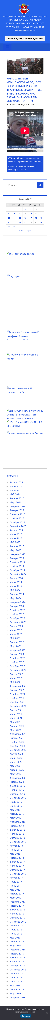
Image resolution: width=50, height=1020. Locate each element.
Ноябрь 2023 (17, 614)
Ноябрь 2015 (17, 961)
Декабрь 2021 (17, 694)
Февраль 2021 (17, 733)
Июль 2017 (16, 881)
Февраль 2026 (17, 506)
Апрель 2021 (17, 725)
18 (36, 218)
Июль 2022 (16, 678)
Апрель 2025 (17, 546)
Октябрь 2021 (17, 701)
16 (25, 218)
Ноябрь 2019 (17, 789)
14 (14, 218)
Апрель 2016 (17, 941)
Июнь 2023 (16, 634)
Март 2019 (15, 817)
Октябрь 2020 (17, 745)
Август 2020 (16, 753)
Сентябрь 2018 (18, 841)
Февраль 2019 (17, 821)
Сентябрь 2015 (18, 969)
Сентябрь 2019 (18, 797)
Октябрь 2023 (17, 618)
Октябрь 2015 (17, 965)
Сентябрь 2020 (18, 749)
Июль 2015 (16, 977)
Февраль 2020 (17, 777)
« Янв (21, 230)
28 (14, 226)
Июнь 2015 (16, 981)
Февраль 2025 (17, 554)
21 (14, 222)
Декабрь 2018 (17, 829)
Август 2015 (16, 973)
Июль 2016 (16, 929)
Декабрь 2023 (17, 610)
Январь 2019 (17, 825)
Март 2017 (15, 897)
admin (12, 104)
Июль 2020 (16, 757)
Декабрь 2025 (17, 514)
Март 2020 (15, 773)
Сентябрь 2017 (18, 873)
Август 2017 (16, 877)
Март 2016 (15, 945)
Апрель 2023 (17, 642)
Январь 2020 (17, 781)
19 (41, 218)
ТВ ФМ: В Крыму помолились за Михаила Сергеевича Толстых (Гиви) (25, 160)
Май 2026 (15, 494)
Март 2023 (15, 646)
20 (9, 222)
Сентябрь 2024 (18, 574)
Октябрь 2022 (17, 666)
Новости (31, 104)
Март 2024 (15, 598)
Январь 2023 (17, 654)
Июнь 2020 (16, 761)
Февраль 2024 (17, 602)
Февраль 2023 (17, 650)
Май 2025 (15, 542)
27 (9, 226)
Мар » (28, 230)
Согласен (26, 1016)
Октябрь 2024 (17, 570)
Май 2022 (15, 682)
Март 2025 (15, 550)
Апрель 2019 (17, 813)
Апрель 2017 (17, 893)
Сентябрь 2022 (18, 669)
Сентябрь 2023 (18, 622)
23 (25, 222)
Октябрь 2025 (17, 522)
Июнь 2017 (16, 885)
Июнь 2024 (16, 586)
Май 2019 (15, 809)
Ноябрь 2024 (17, 566)
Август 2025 (16, 530)
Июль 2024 (16, 582)
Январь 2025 (17, 558)
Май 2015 (15, 985)
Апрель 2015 (17, 989)
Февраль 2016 (17, 949)
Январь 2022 (17, 690)
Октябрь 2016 (17, 917)
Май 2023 (15, 638)
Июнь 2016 (16, 933)
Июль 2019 (16, 801)
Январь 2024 (17, 606)
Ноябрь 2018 (17, 833)
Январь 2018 (17, 857)
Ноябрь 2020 (17, 741)
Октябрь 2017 (17, 869)
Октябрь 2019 (17, 793)
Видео (24, 104)
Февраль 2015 (17, 997)
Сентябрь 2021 (18, 705)
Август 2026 (16, 482)
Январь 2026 (17, 510)
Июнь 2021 (16, 717)
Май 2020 (15, 765)
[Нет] (46, 1013)
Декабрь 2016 (17, 909)
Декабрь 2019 (17, 785)
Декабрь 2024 (17, 562)
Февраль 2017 (17, 901)
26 (41, 222)
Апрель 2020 (17, 769)
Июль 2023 (16, 630)
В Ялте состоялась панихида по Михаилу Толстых (22, 168)
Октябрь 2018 (17, 837)
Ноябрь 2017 (17, 865)
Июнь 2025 (16, 538)
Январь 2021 (17, 737)
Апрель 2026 (17, 498)
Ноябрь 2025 (17, 518)
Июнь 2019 (16, 805)
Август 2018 (16, 845)
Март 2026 (15, 502)
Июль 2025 (16, 534)
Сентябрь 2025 (18, 526)
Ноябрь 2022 (17, 662)
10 (31, 213)
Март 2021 (15, 730)
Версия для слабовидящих (25, 38)
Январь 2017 (17, 905)
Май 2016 (15, 937)
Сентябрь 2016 (18, 921)
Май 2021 (15, 721)
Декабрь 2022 (17, 658)
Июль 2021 (16, 714)
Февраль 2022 (17, 685)
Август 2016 (16, 925)
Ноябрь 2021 (17, 698)
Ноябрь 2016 (17, 913)
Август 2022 (16, 674)
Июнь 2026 (16, 490)
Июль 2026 (16, 486)
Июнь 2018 (16, 849)
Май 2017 (15, 889)
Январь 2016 (17, 953)
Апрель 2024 (17, 594)
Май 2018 (15, 853)
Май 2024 (15, 590)
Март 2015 (15, 993)
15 (20, 218)
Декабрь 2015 (17, 957)
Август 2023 (16, 626)
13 (9, 218)
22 (20, 222)
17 (31, 218)
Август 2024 (16, 578)
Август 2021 (16, 710)
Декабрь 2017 (17, 861)
